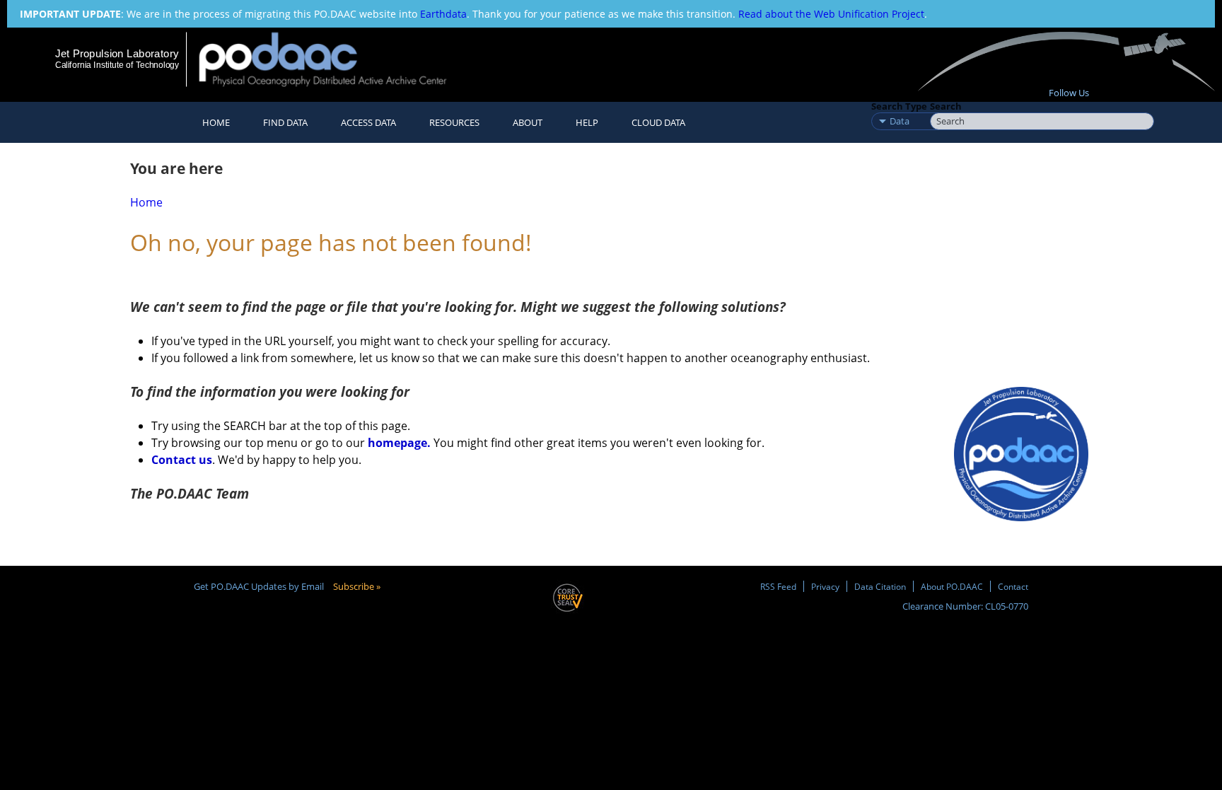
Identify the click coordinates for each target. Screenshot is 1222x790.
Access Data (368, 122)
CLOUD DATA (658, 122)
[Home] (335, 59)
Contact (1013, 586)
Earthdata (443, 14)
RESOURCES (454, 122)
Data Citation (880, 586)
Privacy (825, 586)
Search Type (899, 106)
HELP (587, 122)
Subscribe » (356, 586)
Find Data (285, 122)
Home (216, 122)
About (527, 122)
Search (946, 106)
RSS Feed (778, 586)
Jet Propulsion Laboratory (116, 53)
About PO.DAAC (952, 586)
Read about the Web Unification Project (831, 14)
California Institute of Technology (117, 65)
